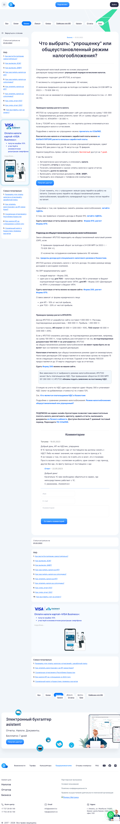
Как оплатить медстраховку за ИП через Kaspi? (14, 206)
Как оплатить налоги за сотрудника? (49, 583)
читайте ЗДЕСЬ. (94, 216)
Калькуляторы (45, 766)
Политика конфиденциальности (74, 788)
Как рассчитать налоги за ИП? (47, 570)
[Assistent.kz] (11, 4)
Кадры (48, 23)
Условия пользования (70, 784)
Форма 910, (89, 221)
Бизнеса (6, 795)
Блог (100, 23)
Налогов (6, 784)
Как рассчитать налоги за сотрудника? (50, 574)
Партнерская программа (71, 780)
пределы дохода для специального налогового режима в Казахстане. (73, 258)
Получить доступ (45, 183)
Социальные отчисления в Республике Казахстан (55, 672)
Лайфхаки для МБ (63, 23)
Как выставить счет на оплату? (48, 597)
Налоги (79, 23)
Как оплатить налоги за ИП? (46, 579)
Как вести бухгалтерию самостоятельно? (51, 556)
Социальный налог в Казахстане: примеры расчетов (12, 230)
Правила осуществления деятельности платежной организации (87, 793)
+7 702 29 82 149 (8, 812)
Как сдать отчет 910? (13, 101)
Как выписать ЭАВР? (13, 68)
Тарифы (32, 766)
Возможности (19, 766)
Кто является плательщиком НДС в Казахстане (63, 395)
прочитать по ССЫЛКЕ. (90, 131)
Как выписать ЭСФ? (13, 63)
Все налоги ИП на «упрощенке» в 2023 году (53, 677)
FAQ (97, 766)
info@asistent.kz (51, 809)
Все (6, 23)
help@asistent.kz (51, 812)
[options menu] (4, 4)
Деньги (37, 23)
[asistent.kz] (4, 765)
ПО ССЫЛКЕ (62, 422)
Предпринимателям (64, 766)
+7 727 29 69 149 (8, 809)
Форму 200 (48, 366)
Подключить (62, 5)
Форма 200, (89, 289)
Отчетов (6, 789)
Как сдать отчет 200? (13, 105)
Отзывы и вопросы (83, 766)
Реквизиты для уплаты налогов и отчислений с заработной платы (13, 197)
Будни (16, 23)
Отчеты (90, 23)
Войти (114, 5)
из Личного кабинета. (57, 419)
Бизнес (26, 23)
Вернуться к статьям (13, 33)
